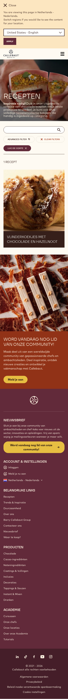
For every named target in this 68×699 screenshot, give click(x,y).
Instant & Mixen (12, 594)
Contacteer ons (12, 525)
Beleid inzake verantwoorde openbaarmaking (34, 686)
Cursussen (9, 616)
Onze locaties (11, 627)
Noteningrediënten (14, 565)
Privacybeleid (34, 681)
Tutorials (8, 639)
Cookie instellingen (34, 692)
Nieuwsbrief (10, 531)
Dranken (8, 599)
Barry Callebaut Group (17, 519)
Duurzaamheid (12, 508)
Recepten (8, 496)
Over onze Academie (15, 633)
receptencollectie (27, 113)
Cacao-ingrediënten (15, 559)
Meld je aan (15, 379)
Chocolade (9, 553)
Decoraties (9, 582)
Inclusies (8, 576)
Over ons (8, 514)
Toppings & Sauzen (14, 588)
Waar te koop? (12, 537)
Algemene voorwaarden (34, 676)
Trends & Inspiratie (14, 502)
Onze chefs (10, 622)
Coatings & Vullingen (15, 570)
